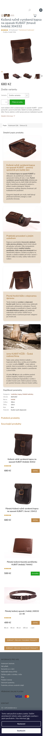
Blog (2, 677)
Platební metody (6, 680)
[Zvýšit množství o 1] (9, 101)
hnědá (13, 399)
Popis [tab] (5, 125)
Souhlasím (21, 731)
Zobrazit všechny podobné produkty (22, 640)
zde (28, 718)
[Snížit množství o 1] (9, 103)
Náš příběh (4, 666)
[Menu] (41, 10)
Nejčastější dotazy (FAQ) (9, 672)
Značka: (9, 32)
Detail (35, 471)
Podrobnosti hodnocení (26, 30)
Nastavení (21, 724)
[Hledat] (29, 10)
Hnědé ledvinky (27, 394)
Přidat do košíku (17, 102)
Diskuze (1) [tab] (23, 125)
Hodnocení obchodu (7, 664)
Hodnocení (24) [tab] (13, 125)
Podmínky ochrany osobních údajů (12, 685)
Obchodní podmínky (7, 683)
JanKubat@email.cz (10, 708)
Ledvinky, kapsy (16, 394)
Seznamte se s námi (7, 669)
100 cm (25, 628)
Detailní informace (7, 116)
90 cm (12, 628)
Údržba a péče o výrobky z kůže (11, 674)
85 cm (6, 628)
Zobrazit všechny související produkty (22, 648)
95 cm (19, 628)
